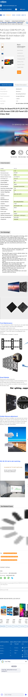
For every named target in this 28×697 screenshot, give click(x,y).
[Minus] (26, 661)
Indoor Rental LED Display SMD (10, 553)
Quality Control (12, 22)
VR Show (18, 15)
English (23, 9)
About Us (23, 15)
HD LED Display (3, 645)
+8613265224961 (13, 573)
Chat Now (19, 72)
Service (11, 653)
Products (8, 15)
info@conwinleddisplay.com (10, 5)
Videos (13, 15)
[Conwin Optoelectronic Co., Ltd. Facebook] (16, 9)
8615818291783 (10, 575)
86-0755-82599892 (7, 9)
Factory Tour (3, 22)
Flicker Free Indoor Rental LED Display (9, 560)
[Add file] (2, 694)
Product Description (21, 85)
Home (4, 15)
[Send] (26, 694)
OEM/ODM (16, 650)
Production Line (18, 647)
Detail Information (7, 85)
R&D (15, 653)
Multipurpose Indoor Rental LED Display (9, 556)
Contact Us (20, 22)
